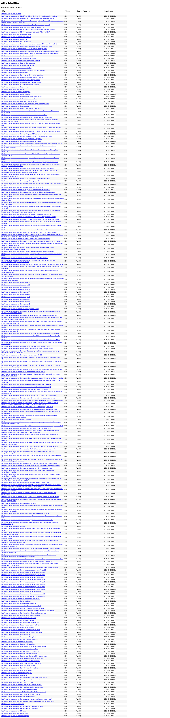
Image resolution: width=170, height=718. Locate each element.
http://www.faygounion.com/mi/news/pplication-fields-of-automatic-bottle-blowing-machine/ (30, 567)
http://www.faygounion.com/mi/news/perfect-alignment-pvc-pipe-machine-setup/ (27, 348)
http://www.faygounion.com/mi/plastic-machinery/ (17, 641)
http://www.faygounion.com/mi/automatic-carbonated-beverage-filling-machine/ (26, 46)
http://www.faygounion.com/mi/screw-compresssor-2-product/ (21, 694)
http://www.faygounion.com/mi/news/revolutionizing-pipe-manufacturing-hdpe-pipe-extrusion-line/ (32, 400)
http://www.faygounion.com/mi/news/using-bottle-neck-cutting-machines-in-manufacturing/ (30, 497)
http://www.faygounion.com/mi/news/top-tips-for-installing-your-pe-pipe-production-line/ (29, 449)
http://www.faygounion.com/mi (11, 13)
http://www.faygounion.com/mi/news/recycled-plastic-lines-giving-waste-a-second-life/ (28, 395)
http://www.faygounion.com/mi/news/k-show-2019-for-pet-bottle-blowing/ (24, 258)
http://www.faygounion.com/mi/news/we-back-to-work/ (18, 503)
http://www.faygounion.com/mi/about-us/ (14, 39)
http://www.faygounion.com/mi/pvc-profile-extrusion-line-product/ (22, 687)
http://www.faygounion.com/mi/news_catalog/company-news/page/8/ (23, 587)
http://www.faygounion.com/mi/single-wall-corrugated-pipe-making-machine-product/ (28, 701)
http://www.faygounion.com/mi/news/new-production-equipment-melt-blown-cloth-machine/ (30, 333)
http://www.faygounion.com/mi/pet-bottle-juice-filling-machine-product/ (23, 613)
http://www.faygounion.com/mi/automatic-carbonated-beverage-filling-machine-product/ (29, 44)
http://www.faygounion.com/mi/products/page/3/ (16, 673)
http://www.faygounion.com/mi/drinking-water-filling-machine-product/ (23, 77)
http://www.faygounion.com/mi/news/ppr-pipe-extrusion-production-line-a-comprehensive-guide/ (32, 378)
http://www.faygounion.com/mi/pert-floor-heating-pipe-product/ (21, 606)
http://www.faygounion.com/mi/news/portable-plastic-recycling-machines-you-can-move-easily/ (31, 369)
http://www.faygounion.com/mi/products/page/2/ (16, 670)
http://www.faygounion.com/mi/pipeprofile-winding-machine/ (20, 622)
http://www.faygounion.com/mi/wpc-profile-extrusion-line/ (19, 708)
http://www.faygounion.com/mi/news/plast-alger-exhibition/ (20, 309)
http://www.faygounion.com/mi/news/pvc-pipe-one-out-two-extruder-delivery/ (26, 387)
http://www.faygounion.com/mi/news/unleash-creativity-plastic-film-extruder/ (25, 482)
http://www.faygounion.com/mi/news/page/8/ (15, 299)
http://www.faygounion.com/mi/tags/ (12, 704)
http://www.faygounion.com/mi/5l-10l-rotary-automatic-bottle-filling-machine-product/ (28, 29)
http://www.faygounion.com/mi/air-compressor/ (16, 41)
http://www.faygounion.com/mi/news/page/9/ (15, 301)
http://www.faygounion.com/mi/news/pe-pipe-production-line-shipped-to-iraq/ (25, 346)
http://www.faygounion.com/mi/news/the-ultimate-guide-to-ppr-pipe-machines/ (26, 428)
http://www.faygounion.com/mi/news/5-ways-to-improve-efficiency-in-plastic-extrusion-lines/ (30, 548)
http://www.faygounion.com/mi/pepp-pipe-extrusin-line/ (18, 603)
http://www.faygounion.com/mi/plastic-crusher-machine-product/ (21, 632)
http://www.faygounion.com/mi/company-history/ (16, 68)
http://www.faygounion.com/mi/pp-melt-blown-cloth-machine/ (20, 661)
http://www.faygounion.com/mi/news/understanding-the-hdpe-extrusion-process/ (27, 468)
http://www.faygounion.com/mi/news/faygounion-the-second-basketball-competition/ (28, 192)
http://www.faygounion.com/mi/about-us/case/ (16, 37)
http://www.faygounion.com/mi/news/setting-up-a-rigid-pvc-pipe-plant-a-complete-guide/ (29, 409)
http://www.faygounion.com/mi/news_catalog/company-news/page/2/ (23, 572)
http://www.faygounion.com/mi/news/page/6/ (15, 294)
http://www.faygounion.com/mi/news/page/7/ (15, 297)
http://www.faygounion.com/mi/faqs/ (12, 89)
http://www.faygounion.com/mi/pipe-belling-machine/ (18, 620)
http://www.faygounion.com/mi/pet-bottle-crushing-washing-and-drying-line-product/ (28, 610)
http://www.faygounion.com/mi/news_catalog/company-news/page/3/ (23, 575)
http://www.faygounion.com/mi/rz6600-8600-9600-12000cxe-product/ (23, 692)
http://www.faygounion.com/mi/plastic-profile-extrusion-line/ (20, 651)
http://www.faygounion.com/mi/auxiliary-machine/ (17, 56)
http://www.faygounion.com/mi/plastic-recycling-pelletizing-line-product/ (24, 656)
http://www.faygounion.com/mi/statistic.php (15, 716)
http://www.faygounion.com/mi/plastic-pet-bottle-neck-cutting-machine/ (23, 646)
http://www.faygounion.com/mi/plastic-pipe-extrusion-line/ (19, 649)
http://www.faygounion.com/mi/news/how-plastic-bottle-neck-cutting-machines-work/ (28, 217)
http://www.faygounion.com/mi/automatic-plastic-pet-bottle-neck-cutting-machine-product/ (30, 51)
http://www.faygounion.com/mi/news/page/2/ (15, 285)
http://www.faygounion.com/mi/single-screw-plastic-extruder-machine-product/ (26, 699)
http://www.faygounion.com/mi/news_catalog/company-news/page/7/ (23, 584)
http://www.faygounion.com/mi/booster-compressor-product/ (20, 60)
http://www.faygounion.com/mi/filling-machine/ (15, 94)
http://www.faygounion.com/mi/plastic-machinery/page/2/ (19, 639)
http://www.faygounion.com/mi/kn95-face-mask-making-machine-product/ (25, 103)
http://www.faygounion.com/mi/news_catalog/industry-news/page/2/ (23, 594)
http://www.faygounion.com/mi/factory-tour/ (15, 87)
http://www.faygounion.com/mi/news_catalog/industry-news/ (20, 598)
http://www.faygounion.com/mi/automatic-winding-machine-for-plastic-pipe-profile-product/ (30, 53)
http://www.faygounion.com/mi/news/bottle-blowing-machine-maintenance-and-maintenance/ (30, 131)
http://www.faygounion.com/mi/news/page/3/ (15, 287)
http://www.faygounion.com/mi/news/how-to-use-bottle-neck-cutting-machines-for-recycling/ (30, 241)
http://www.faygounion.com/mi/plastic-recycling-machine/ (19, 653)
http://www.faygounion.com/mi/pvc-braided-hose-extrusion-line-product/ (24, 677)
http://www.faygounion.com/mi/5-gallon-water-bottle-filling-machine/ (22, 27)
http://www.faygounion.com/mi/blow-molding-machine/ (18, 58)
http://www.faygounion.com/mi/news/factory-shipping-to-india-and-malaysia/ (25, 178)
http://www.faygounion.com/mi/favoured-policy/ (16, 92)
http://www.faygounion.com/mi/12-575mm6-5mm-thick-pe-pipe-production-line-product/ (29, 16)
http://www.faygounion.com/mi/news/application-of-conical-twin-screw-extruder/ (26, 117)
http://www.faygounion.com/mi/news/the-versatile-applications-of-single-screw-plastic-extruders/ (32, 559)
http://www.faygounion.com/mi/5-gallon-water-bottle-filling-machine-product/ (25, 25)
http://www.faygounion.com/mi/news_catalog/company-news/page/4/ (23, 577)
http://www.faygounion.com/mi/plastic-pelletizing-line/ (18, 644)
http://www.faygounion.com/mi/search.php (14, 713)
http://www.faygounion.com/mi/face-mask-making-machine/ (20, 84)
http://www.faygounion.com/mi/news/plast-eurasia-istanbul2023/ (21, 355)
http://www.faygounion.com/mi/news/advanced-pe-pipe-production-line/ (24, 115)
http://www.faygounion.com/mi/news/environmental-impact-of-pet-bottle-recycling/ (27, 168)
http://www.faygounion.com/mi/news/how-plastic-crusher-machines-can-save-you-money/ (30, 219)
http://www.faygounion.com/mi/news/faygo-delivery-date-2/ (20, 181)
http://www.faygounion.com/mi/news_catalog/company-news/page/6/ (23, 582)
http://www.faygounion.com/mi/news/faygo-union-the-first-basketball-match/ (25, 189)
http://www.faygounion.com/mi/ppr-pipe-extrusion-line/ (18, 665)
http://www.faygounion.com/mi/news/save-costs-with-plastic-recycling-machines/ (27, 407)
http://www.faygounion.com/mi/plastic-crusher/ (16, 634)
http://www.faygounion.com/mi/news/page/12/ (15, 306)
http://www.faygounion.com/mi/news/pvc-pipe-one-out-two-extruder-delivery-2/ (26, 384)
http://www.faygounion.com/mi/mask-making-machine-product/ (21, 108)
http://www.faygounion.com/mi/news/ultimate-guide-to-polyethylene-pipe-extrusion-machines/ (31, 463)
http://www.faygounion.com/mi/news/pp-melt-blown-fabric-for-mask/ (23, 371)
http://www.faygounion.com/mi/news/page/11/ (15, 304)
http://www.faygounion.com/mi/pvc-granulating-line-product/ (20, 680)
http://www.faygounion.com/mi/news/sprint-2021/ (17, 419)
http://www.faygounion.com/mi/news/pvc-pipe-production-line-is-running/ (24, 389)
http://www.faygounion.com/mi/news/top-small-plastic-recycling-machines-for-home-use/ (29, 446)
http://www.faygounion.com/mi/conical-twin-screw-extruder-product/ (23, 70)
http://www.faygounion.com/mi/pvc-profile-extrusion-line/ (19, 689)
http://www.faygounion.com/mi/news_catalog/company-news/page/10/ (23, 570)
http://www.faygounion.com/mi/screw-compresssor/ (18, 696)
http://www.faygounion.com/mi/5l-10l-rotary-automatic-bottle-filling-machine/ (25, 32)
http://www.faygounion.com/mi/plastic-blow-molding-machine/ (20, 630)
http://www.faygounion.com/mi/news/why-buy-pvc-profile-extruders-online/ (25, 513)
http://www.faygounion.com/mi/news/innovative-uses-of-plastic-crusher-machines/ (27, 251)
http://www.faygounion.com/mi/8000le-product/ (16, 34)
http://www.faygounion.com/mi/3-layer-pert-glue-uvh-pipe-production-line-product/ (27, 18)
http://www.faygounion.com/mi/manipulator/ (15, 106)
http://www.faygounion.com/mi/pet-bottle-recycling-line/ (18, 618)
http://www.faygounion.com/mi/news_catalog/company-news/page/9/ (23, 589)
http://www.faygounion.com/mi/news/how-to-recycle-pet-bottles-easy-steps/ (25, 238)
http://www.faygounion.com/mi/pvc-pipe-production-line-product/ (21, 684)
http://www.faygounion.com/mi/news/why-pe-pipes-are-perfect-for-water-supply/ (27, 520)
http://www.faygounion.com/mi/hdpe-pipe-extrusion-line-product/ (21, 96)
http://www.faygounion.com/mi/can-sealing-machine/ (18, 63)
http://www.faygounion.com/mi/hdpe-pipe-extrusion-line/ (19, 99)
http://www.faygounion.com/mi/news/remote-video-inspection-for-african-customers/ (28, 398)
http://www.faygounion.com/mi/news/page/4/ (15, 289)
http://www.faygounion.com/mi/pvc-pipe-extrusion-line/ (18, 682)
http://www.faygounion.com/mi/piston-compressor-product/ (20, 625)
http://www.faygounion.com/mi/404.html (13, 711)
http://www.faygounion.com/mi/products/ (14, 675)
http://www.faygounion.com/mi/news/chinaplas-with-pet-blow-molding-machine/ (26, 136)
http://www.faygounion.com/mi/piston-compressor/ (17, 627)
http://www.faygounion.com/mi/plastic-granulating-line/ (18, 637)
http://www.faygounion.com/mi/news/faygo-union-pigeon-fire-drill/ (22, 187)
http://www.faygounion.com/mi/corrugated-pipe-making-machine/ (22, 75)
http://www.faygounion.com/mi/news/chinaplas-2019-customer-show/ (23, 134)
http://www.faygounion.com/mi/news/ (13, 526)
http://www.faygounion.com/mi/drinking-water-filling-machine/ (20, 80)
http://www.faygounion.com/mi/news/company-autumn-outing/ (21, 141)
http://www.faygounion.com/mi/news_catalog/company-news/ (21, 591)
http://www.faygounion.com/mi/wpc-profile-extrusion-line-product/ (22, 706)
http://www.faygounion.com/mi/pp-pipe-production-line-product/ (21, 663)
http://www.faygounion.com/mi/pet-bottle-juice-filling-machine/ (20, 615)
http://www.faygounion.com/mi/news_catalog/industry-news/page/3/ (23, 596)
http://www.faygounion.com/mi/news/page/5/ (15, 292)
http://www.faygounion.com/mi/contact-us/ (14, 72)
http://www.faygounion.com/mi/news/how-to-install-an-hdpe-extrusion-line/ (25, 230)
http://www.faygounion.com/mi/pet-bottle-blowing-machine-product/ (22, 608)
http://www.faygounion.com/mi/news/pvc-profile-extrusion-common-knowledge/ (26, 561)
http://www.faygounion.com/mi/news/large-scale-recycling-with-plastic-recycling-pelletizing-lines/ (32, 264)
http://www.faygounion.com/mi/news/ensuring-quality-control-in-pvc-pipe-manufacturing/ (29, 162)
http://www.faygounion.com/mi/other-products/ (16, 601)
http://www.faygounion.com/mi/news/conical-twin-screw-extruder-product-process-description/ (31, 143)
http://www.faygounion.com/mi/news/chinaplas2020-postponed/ (21, 139)
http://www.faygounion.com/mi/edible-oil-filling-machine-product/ (21, 82)
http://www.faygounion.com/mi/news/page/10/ (15, 282)
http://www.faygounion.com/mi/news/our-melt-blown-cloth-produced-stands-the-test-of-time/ (30, 340)
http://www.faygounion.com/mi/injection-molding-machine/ (19, 101)
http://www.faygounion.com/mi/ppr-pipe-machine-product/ (19, 668)
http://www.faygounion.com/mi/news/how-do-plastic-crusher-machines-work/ (26, 214)
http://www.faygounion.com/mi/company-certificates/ (18, 65)
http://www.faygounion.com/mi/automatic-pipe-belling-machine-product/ (24, 49)
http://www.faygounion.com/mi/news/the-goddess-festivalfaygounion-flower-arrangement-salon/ (32, 426)
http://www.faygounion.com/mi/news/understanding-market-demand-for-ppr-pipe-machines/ (30, 465)
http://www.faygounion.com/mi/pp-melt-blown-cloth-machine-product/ (23, 658)
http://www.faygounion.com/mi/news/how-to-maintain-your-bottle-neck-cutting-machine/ (29, 232)
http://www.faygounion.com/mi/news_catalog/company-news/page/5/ (23, 579)
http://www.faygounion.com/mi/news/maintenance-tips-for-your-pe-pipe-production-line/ (29, 315)
